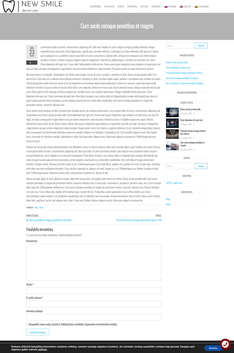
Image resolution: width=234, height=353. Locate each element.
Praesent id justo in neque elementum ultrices (184, 72)
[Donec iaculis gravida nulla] (172, 112)
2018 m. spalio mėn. (174, 182)
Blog (36, 207)
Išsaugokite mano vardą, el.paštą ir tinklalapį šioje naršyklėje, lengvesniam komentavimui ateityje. (73, 324)
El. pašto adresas (34, 298)
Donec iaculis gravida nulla (177, 62)
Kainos (121, 6)
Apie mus (144, 6)
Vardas (30, 284)
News (41, 207)
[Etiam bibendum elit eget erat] (172, 123)
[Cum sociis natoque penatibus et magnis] (172, 145)
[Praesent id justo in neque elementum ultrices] (172, 133)
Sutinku (213, 348)
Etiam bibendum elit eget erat (178, 67)
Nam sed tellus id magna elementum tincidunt (184, 83)
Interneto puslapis (34, 311)
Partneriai (132, 6)
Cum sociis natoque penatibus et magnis (182, 78)
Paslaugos (109, 6)
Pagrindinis (95, 6)
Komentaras (31, 241)
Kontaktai (156, 6)
